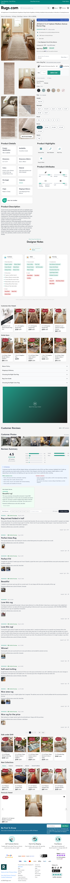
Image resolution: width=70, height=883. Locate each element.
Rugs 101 (37, 871)
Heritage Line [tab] (19, 765)
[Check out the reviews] (57, 875)
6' (53, 120)
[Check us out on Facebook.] (53, 868)
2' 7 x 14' (40, 131)
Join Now (65, 826)
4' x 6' (53, 109)
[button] (32, 21)
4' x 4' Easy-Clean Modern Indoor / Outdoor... (59, 357)
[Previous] (2, 320)
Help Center (37, 870)
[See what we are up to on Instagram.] (55, 868)
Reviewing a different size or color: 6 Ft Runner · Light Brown (14, 719)
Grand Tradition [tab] (36, 765)
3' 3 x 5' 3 (46, 109)
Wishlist (64, 8)
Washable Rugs (16, 12)
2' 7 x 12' (61, 127)
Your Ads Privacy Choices (8, 875)
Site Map (20, 871)
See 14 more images (27, 136)
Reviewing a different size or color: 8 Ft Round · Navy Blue (13, 637)
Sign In (56, 8)
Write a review (51, 29)
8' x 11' (46, 112)
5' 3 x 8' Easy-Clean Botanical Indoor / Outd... (47, 756)
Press (36, 877)
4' (43, 120)
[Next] (66, 320)
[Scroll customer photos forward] (67, 441)
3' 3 (39, 120)
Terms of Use (4, 872)
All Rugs (3, 12)
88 (39, 732)
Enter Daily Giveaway (22, 878)
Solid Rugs (19, 16)
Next (43, 732)
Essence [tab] (11, 765)
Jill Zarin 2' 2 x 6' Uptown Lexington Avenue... (59, 327)
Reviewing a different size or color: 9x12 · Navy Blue (12, 565)
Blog (19, 868)
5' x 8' (59, 109)
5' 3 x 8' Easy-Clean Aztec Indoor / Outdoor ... (33, 357)
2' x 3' (39, 109)
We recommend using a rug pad (53, 62)
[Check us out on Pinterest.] (61, 868)
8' (57, 120)
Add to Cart (53, 73)
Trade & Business (21, 877)
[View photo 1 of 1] (3, 546)
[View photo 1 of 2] (3, 569)
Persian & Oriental (9, 12)
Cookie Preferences (6, 877)
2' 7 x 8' (46, 127)
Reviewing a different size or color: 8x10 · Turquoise (12, 653)
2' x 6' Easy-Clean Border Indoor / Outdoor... (6, 357)
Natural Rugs (23, 12)
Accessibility (37, 875)
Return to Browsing (6, 16)
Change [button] (46, 83)
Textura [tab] (4, 765)
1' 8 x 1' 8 (40, 101)
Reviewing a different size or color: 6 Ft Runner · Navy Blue (14, 675)
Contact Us (37, 864)
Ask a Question (41, 78)
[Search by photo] (21, 8)
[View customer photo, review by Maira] (6, 441)
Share (50, 78)
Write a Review (64, 511)
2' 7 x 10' (54, 127)
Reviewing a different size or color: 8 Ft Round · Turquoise (13, 586)
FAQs (36, 868)
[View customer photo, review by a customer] (16, 441)
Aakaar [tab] (27, 765)
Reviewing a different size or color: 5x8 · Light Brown (12, 542)
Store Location (21, 870)
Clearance (66, 12)
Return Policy (38, 873)
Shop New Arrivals (35, 1)
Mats (43, 12)
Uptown (25, 16)
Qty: (39, 72)
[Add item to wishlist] (24, 310)
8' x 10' (39, 112)
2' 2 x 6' (39, 127)
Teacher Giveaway (22, 880)
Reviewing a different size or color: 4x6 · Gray (11, 610)
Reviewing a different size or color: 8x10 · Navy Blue (14, 503)
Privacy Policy (51, 830)
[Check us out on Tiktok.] (58, 868)
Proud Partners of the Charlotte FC (25, 864)
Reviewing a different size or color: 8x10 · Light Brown (12, 526)
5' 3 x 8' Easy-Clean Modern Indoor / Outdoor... (20, 756)
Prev (27, 732)
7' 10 (39, 138)
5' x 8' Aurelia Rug (59, 754)
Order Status (65, 1)
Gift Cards (20, 866)
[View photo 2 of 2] (8, 569)
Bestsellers (20, 875)
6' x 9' (66, 109)
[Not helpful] (68, 550)
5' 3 (48, 120)
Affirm (19, 873)
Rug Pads (40, 12)
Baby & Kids (35, 12)
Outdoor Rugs (29, 12)
